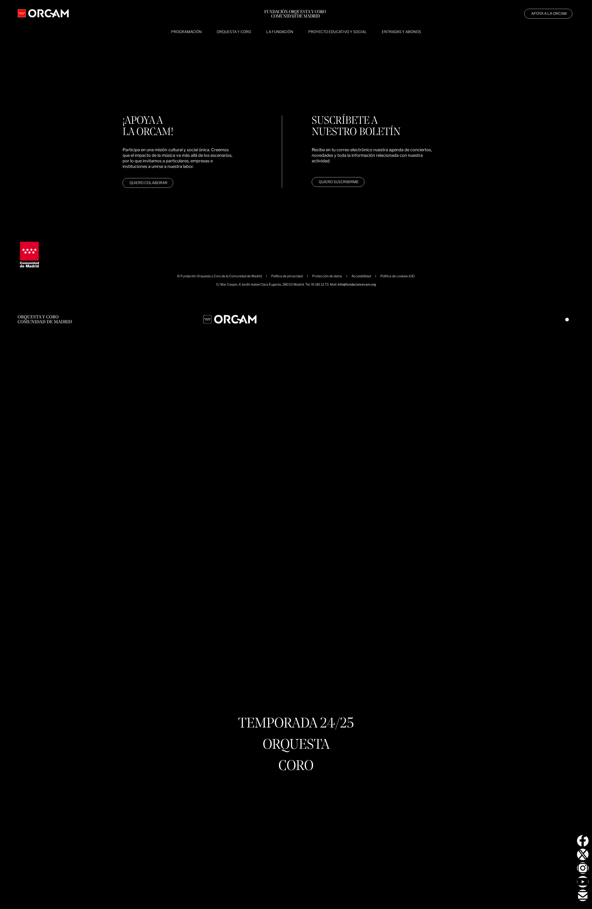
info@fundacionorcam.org (357, 284)
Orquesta (296, 745)
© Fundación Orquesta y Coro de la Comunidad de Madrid (219, 276)
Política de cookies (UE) (397, 276)
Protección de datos (327, 276)
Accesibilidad (361, 276)
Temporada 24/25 (296, 724)
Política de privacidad (287, 276)
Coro (296, 766)
